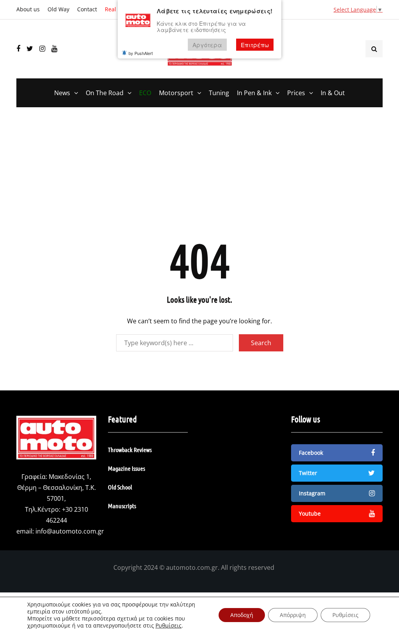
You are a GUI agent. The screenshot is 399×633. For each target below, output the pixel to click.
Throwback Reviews (130, 449)
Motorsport (176, 93)
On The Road (105, 93)
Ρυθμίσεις (168, 625)
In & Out (333, 93)
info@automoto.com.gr (69, 531)
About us (28, 9)
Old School (120, 487)
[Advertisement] (199, 177)
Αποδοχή (241, 615)
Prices (296, 93)
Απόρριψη (293, 615)
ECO (145, 93)
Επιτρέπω (255, 45)
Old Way (58, 9)
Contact (87, 9)
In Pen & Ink (254, 93)
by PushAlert (141, 53)
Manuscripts (122, 505)
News (62, 93)
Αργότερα (207, 45)
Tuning (219, 93)
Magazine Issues (126, 468)
